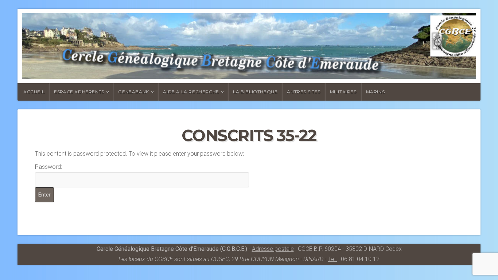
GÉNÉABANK (133, 91)
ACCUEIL (33, 91)
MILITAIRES (343, 91)
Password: (48, 166)
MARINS (375, 91)
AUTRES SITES (303, 91)
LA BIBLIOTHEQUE (255, 91)
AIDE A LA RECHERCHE (191, 91)
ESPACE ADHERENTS (79, 91)
